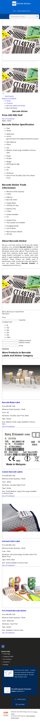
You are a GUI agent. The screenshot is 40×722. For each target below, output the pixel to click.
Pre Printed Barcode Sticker (14, 610)
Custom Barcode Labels (12, 472)
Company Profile (8, 656)
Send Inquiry (9, 96)
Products (9, 103)
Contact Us (6, 662)
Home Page (6, 654)
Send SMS (21, 704)
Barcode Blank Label (11, 402)
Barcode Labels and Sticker (15, 106)
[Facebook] (2, 647)
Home (8, 101)
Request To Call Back (9, 99)
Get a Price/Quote (8, 119)
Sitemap (5, 664)
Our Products (7, 659)
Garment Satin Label (11, 541)
